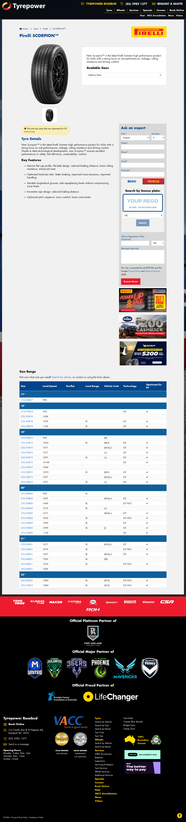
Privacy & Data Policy (19, 817)
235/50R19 (27, 437)
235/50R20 (27, 498)
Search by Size (102, 725)
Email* (124, 161)
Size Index (128, 718)
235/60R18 (27, 421)
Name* (124, 143)
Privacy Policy (134, 271)
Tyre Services (101, 768)
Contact (161, 10)
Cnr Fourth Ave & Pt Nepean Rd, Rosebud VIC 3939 (26, 731)
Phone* (124, 152)
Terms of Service (152, 271)
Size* (123, 133)
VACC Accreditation (156, 15)
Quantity (155, 133)
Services (134, 10)
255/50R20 (27, 523)
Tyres (109, 10)
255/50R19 (27, 472)
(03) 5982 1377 (136, 3)
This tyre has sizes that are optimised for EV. (45, 130)
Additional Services (104, 775)
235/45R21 (27, 544)
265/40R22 (27, 580)
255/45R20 (27, 513)
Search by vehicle (61, 377)
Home (25, 28)
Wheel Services (102, 771)
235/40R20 (27, 493)
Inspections (100, 761)
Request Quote (131, 281)
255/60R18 (27, 426)
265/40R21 (27, 564)
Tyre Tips (99, 736)
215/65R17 (27, 400)
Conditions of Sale (36, 817)
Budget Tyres (129, 725)
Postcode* (126, 170)
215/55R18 (27, 411)
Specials (147, 10)
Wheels (121, 10)
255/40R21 (27, 554)
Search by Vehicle (103, 721)
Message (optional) (130, 248)
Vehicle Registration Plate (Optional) (132, 238)
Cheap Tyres (129, 728)
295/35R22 (27, 585)
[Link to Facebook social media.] (179, 815)
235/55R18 (27, 416)
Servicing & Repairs (104, 764)
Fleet (142, 15)
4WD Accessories (103, 754)
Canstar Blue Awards (133, 721)
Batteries (99, 757)
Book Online (177, 10)
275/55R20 (27, 532)
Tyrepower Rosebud (100, 3)
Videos (179, 15)
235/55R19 (27, 442)
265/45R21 (27, 568)
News (171, 15)
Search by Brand (102, 728)
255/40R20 (27, 508)
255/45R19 (27, 467)
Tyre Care (99, 732)
